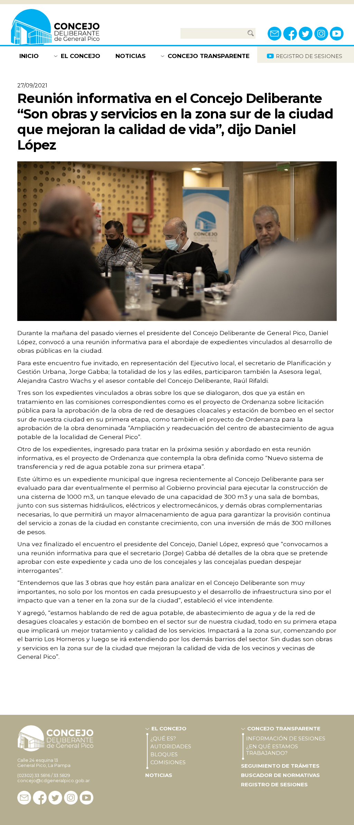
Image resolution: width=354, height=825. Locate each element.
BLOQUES (164, 754)
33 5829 (62, 775)
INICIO (29, 56)
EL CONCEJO (80, 56)
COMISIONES (168, 762)
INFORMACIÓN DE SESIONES (285, 738)
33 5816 (42, 775)
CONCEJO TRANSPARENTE (209, 56)
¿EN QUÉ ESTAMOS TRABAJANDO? (272, 749)
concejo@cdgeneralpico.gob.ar (53, 780)
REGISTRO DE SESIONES (274, 784)
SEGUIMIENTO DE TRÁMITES (280, 765)
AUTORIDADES (170, 746)
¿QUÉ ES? (163, 738)
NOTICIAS (130, 56)
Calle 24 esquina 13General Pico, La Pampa (44, 763)
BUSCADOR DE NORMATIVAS (280, 775)
